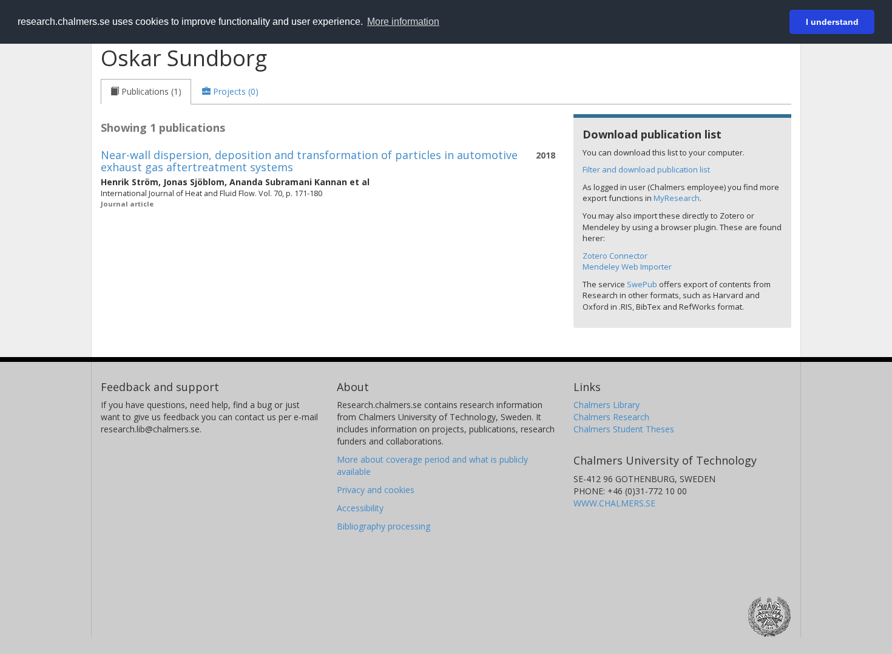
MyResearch (677, 197)
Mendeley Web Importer (627, 266)
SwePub (642, 284)
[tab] (146, 91)
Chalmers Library (606, 404)
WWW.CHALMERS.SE (614, 503)
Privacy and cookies (375, 490)
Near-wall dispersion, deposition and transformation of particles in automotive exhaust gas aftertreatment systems (309, 161)
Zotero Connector (615, 255)
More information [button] (403, 21)
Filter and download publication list (646, 169)
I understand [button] (832, 22)
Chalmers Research (611, 417)
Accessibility (360, 508)
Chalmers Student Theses (623, 429)
